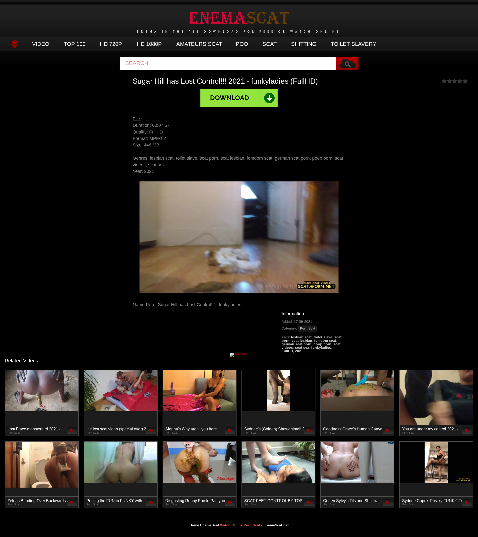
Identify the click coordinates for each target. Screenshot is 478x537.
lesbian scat (301, 337)
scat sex (302, 347)
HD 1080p (149, 44)
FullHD (287, 351)
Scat (269, 44)
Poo (242, 44)
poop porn (322, 344)
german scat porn (296, 344)
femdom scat (325, 340)
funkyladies (321, 347)
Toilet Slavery (353, 44)
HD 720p (111, 44)
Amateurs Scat (199, 44)
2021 (299, 351)
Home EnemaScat (204, 525)
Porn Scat (307, 328)
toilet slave (323, 337)
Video (40, 44)
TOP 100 (74, 44)
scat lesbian (302, 340)
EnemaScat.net (276, 525)
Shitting (303, 44)
